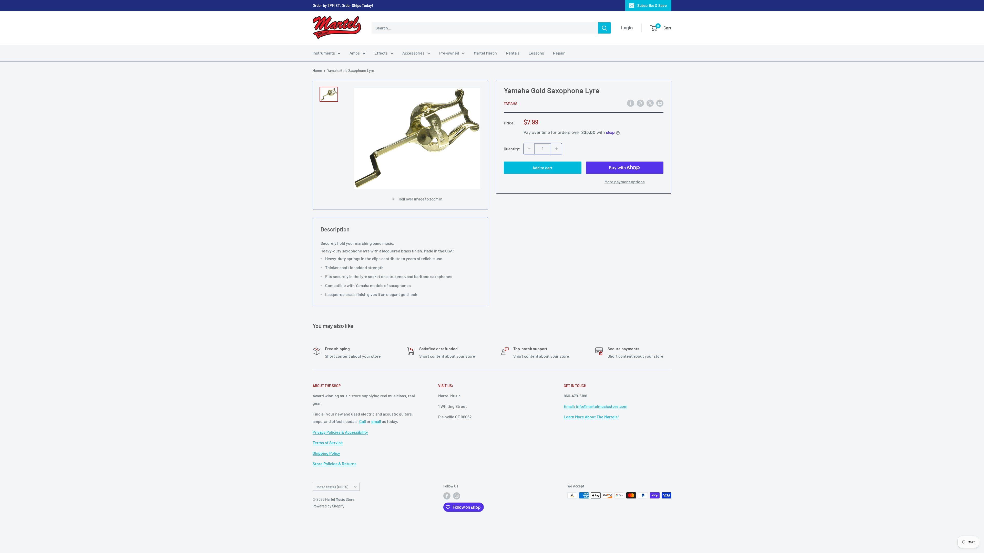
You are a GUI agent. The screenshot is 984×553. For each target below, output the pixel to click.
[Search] (604, 28)
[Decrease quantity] (529, 148)
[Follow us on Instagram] (456, 495)
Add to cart (542, 167)
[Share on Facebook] (630, 103)
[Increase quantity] (556, 148)
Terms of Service (328, 442)
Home (317, 70)
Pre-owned (449, 52)
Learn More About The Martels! (591, 416)
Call (362, 421)
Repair (559, 52)
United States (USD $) (331, 487)
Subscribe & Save (652, 5)
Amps (355, 52)
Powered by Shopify (328, 506)
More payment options (624, 181)
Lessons (536, 52)
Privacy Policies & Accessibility (340, 432)
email (376, 421)
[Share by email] (659, 103)
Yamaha (510, 103)
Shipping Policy (326, 453)
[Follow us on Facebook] (446, 495)
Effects (381, 52)
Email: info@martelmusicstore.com (595, 406)
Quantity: (512, 148)
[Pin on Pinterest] (640, 103)
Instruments (324, 52)
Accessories (413, 52)
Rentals (513, 52)
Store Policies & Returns (334, 463)
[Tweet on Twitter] (650, 103)
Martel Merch (485, 52)
